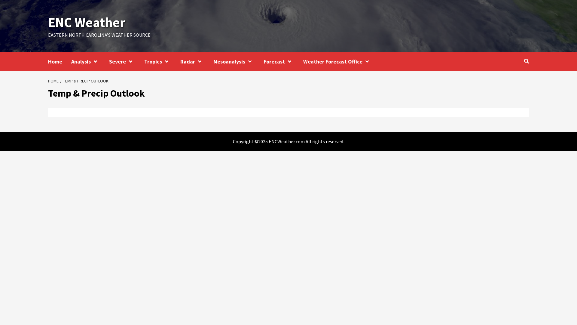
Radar (187, 61)
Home (55, 61)
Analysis (81, 61)
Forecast (274, 61)
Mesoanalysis (229, 61)
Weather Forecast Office (332, 61)
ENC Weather (86, 22)
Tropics (153, 61)
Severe (117, 61)
